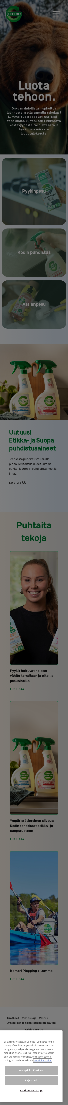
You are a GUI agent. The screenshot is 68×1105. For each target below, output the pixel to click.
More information (43, 1060)
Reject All (31, 1080)
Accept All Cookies (31, 1070)
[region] (31, 1066)
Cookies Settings (31, 1090)
